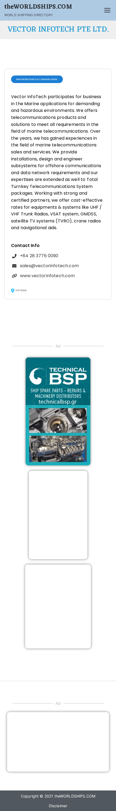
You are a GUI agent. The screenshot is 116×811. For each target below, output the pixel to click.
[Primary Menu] (107, 10)
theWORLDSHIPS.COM (38, 7)
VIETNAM (20, 290)
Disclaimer (58, 805)
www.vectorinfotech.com (47, 276)
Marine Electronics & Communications (36, 79)
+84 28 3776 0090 (39, 256)
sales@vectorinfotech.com (49, 266)
